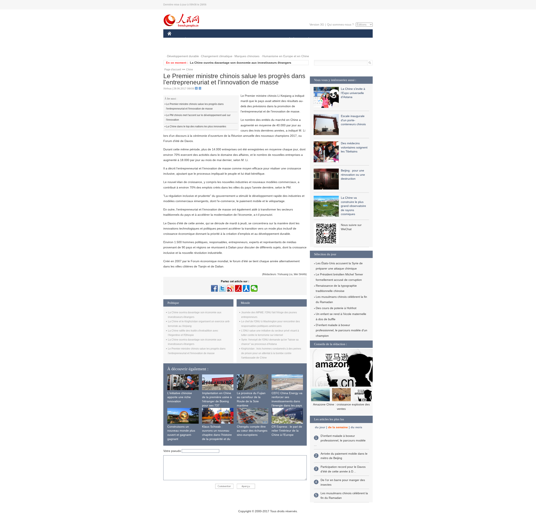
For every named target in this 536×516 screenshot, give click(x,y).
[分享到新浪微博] (230, 288)
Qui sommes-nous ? (340, 24)
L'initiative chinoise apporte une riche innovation (179, 397)
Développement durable (183, 56)
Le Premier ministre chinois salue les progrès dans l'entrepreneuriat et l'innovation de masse (195, 106)
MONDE (212, 39)
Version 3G (316, 24)
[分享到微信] (254, 288)
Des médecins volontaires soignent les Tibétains (354, 147)
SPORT (323, 39)
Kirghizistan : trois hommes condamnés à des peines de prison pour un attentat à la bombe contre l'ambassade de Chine (271, 353)
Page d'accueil (172, 69)
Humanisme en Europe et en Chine (285, 56)
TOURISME (341, 39)
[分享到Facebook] (214, 288)
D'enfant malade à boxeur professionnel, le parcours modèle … (340, 440)
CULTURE (268, 39)
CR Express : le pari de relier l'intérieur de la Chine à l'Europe (287, 430)
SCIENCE (249, 39)
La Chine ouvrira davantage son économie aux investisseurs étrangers (240, 62)
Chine (189, 69)
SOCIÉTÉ (288, 39)
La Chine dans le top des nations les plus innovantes (196, 126)
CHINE (175, 39)
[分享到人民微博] (238, 288)
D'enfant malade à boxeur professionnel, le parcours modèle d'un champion (341, 330)
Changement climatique (216, 56)
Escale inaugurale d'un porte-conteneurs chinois (353, 120)
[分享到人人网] (246, 288)
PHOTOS (176, 48)
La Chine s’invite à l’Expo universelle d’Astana (353, 93)
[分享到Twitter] (222, 288)
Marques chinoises (246, 56)
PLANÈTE (306, 39)
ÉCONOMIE (193, 39)
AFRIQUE (230, 39)
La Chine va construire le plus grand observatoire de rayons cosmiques (353, 206)
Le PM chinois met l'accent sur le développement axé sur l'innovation (198, 117)
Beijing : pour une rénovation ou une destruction (353, 174)
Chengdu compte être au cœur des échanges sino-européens (252, 430)
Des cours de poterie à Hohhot (336, 308)
